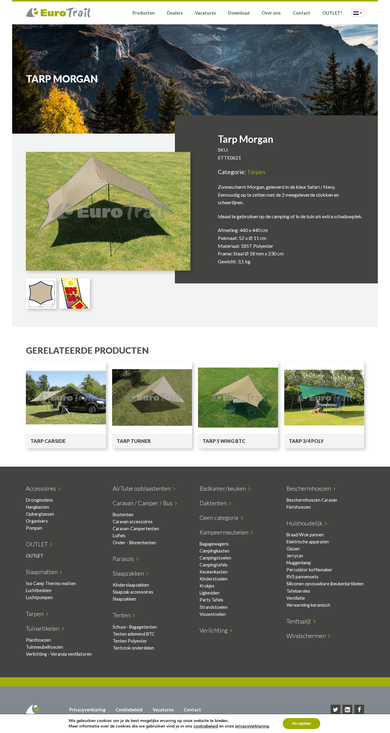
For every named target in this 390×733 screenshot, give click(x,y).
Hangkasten (37, 507)
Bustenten (123, 514)
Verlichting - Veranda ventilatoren (59, 654)
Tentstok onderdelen (133, 648)
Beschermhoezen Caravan (311, 500)
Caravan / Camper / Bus (144, 503)
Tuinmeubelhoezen (44, 647)
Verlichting (215, 630)
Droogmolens (39, 500)
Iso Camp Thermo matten (51, 583)
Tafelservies (298, 591)
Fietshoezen (298, 507)
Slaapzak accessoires (133, 591)
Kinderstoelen (214, 578)
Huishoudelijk (305, 523)
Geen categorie (220, 517)
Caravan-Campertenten (136, 528)
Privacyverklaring (87, 709)
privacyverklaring (252, 726)
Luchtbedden (38, 590)
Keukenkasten (214, 571)
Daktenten (214, 503)
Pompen (34, 528)
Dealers (175, 13)
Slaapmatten (43, 571)
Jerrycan (294, 555)
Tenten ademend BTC (134, 634)
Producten (144, 13)
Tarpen (256, 171)
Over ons (271, 13)
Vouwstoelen (213, 614)
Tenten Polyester (130, 641)
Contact (301, 13)
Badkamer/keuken (224, 488)
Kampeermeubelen (225, 532)
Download (239, 13)
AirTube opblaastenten (143, 488)
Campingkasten (214, 550)
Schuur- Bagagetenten (135, 627)
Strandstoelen (214, 607)
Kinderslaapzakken (131, 584)
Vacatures (205, 13)
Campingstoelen (215, 557)
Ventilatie (295, 598)
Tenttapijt (300, 621)
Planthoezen (38, 640)
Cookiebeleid (129, 709)
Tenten (123, 615)
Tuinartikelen (44, 628)
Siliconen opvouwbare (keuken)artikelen (325, 583)
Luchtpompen (39, 597)
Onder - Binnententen (134, 542)
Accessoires (42, 488)
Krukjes (207, 585)
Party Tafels (211, 599)
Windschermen (307, 635)
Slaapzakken (129, 573)
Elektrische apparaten (307, 541)
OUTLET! (332, 13)
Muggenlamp (298, 562)
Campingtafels (214, 564)
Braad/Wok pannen (305, 534)
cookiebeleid (205, 726)
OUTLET (38, 544)
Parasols (124, 558)
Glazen (293, 548)
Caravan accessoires (133, 521)
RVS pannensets (302, 576)
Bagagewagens (214, 543)
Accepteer (301, 723)
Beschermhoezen (309, 488)
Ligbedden (210, 592)
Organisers (37, 521)
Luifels (119, 535)
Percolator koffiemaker (309, 569)
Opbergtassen (40, 514)
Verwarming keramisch (308, 605)
